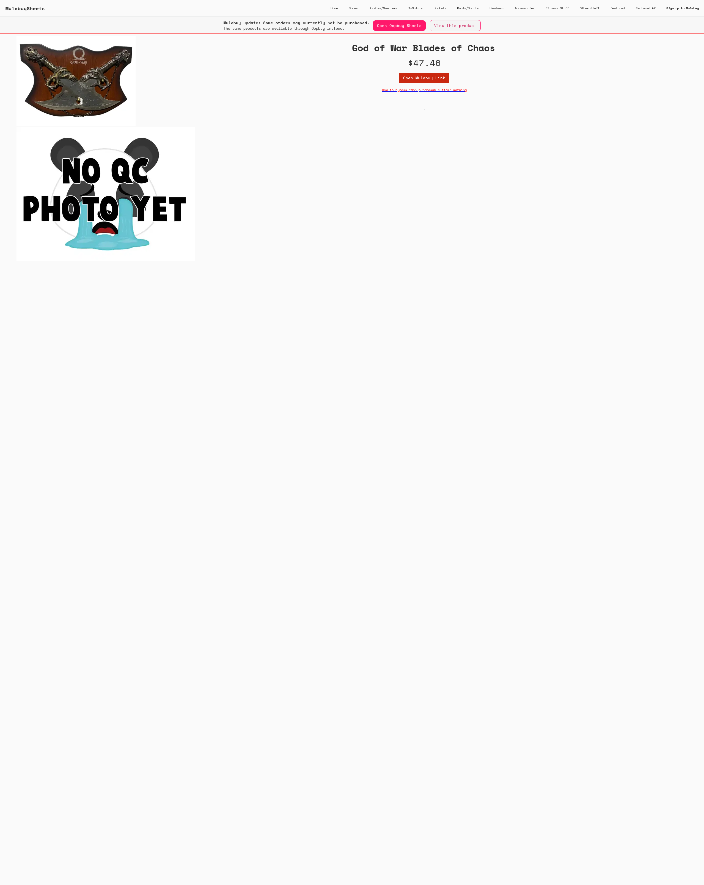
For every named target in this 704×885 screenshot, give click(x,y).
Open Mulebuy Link (424, 78)
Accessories (525, 8)
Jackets (440, 8)
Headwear (497, 8)
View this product (455, 25)
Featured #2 (646, 8)
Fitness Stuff (557, 8)
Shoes (353, 8)
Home (334, 8)
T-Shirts (415, 8)
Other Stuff (590, 8)
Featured (617, 8)
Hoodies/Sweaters (383, 8)
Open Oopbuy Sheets (399, 25)
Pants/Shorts (468, 8)
